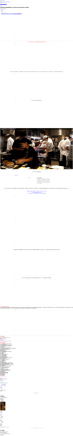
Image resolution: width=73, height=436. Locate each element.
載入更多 (1, 387)
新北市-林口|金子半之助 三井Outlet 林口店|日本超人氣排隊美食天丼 (11, 13)
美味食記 (5, 384)
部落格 (2, 10)
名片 (1, 11)
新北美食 (5, 385)
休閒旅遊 (2, 416)
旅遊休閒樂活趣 (3, 4)
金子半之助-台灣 (2, 340)
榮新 (0, 379)
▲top (0, 386)
